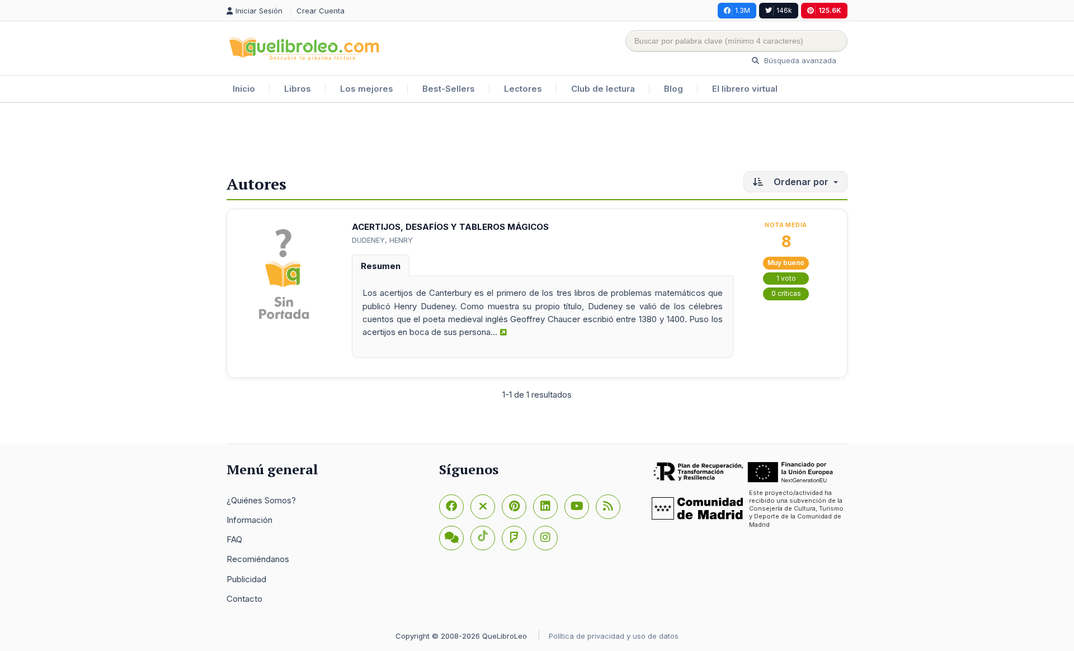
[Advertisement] (537, 139)
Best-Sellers (448, 88)
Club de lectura (603, 88)
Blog (673, 88)
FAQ (234, 539)
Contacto (244, 598)
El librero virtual (745, 88)
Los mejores (366, 88)
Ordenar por (801, 181)
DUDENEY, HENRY (382, 239)
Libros (297, 88)
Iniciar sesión (260, 10)
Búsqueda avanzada (799, 60)
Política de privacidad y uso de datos (614, 635)
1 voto (786, 278)
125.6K (829, 10)
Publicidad (246, 579)
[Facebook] (451, 506)
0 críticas (786, 293)
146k (784, 10)
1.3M (742, 10)
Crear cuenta (320, 10)
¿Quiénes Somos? (261, 500)
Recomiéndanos (258, 559)
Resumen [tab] (381, 266)
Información (249, 520)
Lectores (523, 88)
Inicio (244, 88)
